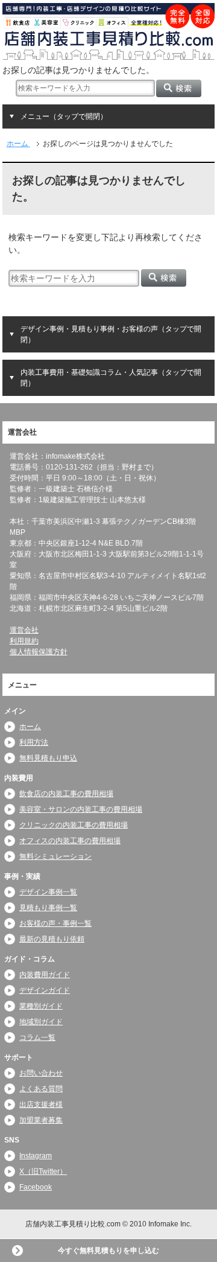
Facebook (35, 1187)
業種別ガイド (41, 1006)
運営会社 (24, 630)
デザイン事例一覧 (48, 892)
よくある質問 (41, 1089)
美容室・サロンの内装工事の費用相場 (80, 809)
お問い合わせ (41, 1073)
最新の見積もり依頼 (51, 939)
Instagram (35, 1156)
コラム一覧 (37, 1037)
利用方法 (33, 742)
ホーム (30, 726)
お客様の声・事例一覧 (55, 923)
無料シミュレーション (55, 856)
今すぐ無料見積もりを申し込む (108, 1250)
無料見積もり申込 (48, 758)
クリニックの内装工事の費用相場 (73, 825)
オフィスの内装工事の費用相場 (70, 841)
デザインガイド (44, 990)
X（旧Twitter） (43, 1171)
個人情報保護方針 (39, 652)
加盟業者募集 (41, 1120)
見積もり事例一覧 (48, 907)
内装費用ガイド (44, 974)
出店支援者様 (41, 1104)
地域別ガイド (41, 1022)
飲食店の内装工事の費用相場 (66, 793)
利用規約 (24, 641)
